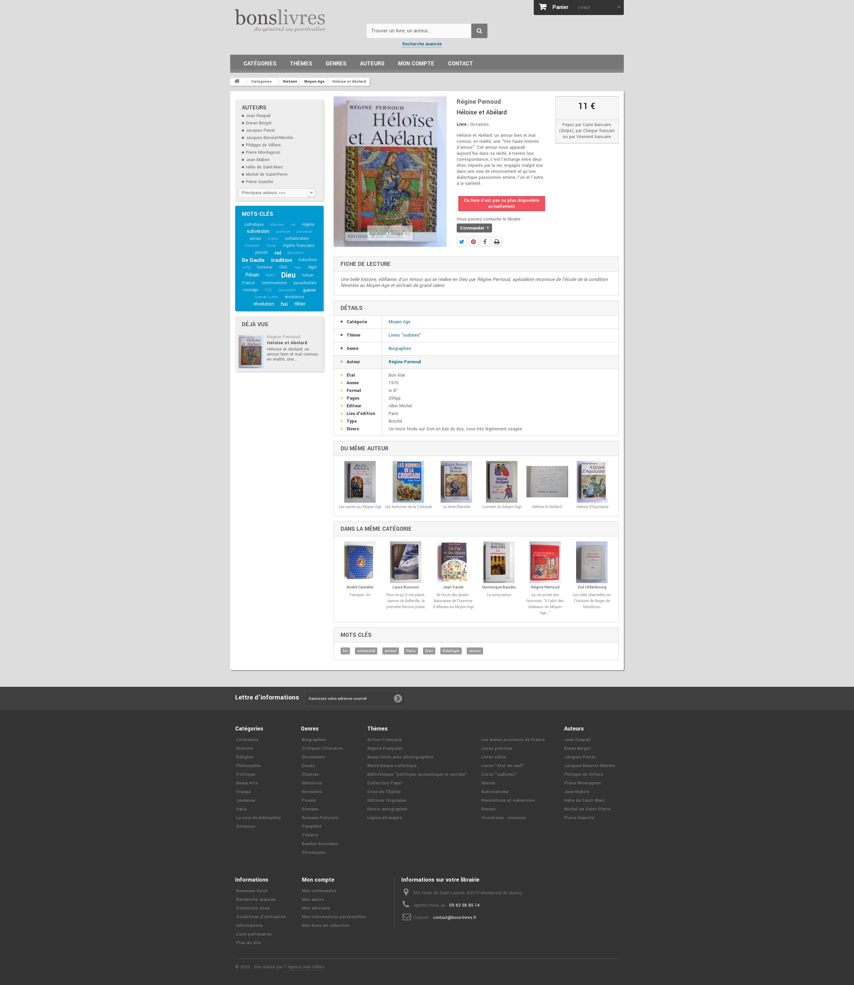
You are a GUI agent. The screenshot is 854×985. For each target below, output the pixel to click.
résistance (294, 297)
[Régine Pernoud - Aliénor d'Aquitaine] (592, 482)
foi (284, 304)
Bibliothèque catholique (392, 766)
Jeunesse (245, 801)
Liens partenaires (254, 934)
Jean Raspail (258, 116)
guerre (309, 290)
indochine (308, 260)
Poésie (309, 801)
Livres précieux (496, 749)
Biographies (400, 349)
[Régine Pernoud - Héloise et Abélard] (251, 351)
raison (475, 651)
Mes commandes (319, 891)
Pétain (252, 275)
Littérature (247, 740)
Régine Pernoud (283, 337)
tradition (281, 260)
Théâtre (310, 835)
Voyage (243, 792)
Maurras (277, 224)
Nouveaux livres (252, 891)
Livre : (463, 124)
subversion (258, 231)
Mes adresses (316, 908)
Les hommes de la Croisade (408, 507)
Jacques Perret (260, 130)
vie (293, 224)
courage (250, 290)
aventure (283, 231)
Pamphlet (312, 827)
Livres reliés (493, 757)
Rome (271, 246)
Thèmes (301, 63)
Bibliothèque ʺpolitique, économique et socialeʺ (417, 775)
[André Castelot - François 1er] (360, 562)
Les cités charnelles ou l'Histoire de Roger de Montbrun (592, 601)
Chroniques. (314, 853)
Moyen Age (399, 322)
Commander (473, 228)
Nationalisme (494, 792)
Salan (270, 275)
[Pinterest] (473, 242)
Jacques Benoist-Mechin (269, 138)
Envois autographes (387, 809)
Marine (488, 783)
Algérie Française (299, 245)
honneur (265, 267)
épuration (295, 253)
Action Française (384, 740)
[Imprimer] (497, 242)
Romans (310, 809)
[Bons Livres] (295, 20)
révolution (264, 304)
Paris (411, 651)
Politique (245, 775)
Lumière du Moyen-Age (501, 507)
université (366, 651)
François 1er (360, 595)
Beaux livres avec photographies (400, 757)
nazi (297, 267)
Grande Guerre (266, 297)
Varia (241, 809)
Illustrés (310, 775)
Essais (308, 766)
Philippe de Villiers (263, 145)
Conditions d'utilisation (261, 917)
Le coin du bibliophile (258, 818)
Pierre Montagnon (263, 152)
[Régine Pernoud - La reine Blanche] (457, 482)
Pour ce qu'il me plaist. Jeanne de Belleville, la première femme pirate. (406, 601)
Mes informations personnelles (334, 917)
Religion (244, 757)
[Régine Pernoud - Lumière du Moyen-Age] (502, 482)
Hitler (300, 304)
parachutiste (305, 283)
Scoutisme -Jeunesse (503, 818)
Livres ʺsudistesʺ (405, 335)
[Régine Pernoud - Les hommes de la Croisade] (408, 482)
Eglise (273, 238)
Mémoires (312, 783)
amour (256, 238)
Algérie (308, 224)
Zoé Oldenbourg (591, 587)
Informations (249, 926)
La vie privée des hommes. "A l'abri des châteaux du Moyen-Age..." (545, 604)
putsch (261, 253)
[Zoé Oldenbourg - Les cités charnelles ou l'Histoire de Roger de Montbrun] (591, 562)
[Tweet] (462, 242)
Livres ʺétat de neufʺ (503, 766)
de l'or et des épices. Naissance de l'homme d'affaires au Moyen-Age (453, 601)
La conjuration (499, 595)
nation (308, 275)
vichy (246, 267)
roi (278, 253)
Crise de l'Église (384, 792)
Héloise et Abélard (287, 343)
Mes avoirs (313, 900)
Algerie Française (385, 749)
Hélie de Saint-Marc (264, 167)
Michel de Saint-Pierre (267, 174)
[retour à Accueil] (237, 82)
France (248, 283)
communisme (274, 283)
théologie (451, 651)
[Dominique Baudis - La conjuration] (499, 562)
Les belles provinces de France (513, 740)
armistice (304, 231)
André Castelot (360, 587)
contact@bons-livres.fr (454, 918)
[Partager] (485, 242)
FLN (268, 290)
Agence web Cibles (305, 967)
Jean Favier (453, 587)
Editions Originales (386, 801)
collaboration (297, 238)
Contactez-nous (253, 908)
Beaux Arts (247, 783)
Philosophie (248, 766)
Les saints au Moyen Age (360, 507)
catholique (254, 224)
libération (252, 246)
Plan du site (248, 943)
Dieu (288, 275)
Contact (460, 63)
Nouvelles (312, 792)
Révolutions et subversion (508, 801)
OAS (283, 267)
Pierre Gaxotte (259, 182)
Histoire (244, 749)
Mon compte (416, 63)
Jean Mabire (258, 160)
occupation (287, 290)
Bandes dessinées (320, 844)
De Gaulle (253, 260)
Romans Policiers (320, 818)
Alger (312, 267)
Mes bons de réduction (325, 926)
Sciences (245, 827)
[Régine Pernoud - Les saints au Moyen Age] (360, 482)
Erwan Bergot (259, 123)
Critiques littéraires (322, 749)
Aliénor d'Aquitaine (592, 507)
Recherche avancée (422, 44)
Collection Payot (384, 783)
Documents (313, 757)
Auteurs (372, 63)
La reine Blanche (456, 507)
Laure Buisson (406, 587)
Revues (488, 809)
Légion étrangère (384, 818)
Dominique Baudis (499, 587)
